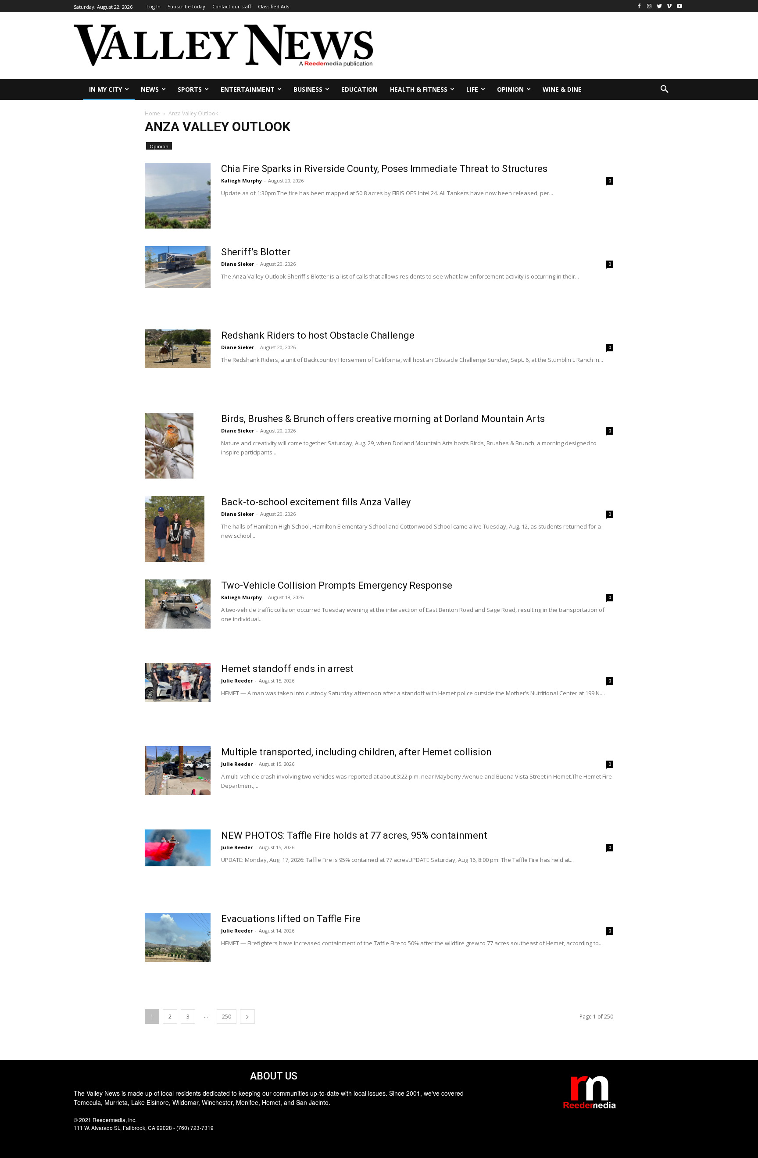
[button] (664, 89)
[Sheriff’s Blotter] (178, 267)
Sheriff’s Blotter (255, 252)
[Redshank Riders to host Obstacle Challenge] (178, 348)
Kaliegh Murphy (241, 180)
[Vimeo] (669, 6)
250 (226, 1016)
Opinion (159, 146)
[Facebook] (639, 6)
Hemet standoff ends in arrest (287, 668)
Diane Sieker (237, 264)
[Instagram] (649, 6)
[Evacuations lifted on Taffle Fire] (178, 937)
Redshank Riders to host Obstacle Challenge (318, 335)
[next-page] (247, 1016)
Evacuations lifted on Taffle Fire (291, 918)
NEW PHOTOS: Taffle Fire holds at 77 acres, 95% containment (354, 835)
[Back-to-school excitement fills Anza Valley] (174, 529)
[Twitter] (659, 6)
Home (152, 113)
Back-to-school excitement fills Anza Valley (316, 502)
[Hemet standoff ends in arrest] (178, 682)
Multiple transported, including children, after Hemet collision (356, 752)
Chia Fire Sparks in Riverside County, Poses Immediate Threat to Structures (384, 168)
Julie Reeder (237, 680)
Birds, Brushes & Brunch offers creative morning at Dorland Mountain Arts (383, 418)
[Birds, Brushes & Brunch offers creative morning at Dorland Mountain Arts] (169, 446)
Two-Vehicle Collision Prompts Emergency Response (336, 585)
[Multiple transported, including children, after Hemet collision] (178, 771)
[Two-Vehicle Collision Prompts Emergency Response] (178, 604)
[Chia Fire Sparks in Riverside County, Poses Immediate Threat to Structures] (178, 196)
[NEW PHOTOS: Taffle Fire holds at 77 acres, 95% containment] (178, 847)
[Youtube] (679, 6)
